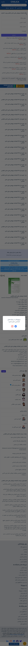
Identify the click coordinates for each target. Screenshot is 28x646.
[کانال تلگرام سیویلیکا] (15, 326)
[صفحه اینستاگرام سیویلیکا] (12, 326)
